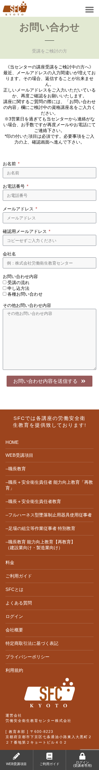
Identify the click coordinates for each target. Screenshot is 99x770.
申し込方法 (18, 288)
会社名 (9, 254)
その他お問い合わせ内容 (27, 305)
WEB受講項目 (16, 764)
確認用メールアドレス (25, 231)
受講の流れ (18, 282)
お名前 (10, 163)
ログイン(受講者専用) (82, 764)
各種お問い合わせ (25, 294)
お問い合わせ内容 (20, 276)
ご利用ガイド (49, 764)
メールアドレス (19, 209)
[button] (90, 9)
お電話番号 (14, 186)
